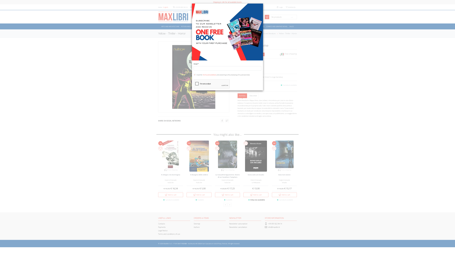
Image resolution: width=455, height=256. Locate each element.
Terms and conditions (209, 75)
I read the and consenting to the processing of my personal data (223, 75)
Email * (196, 64)
